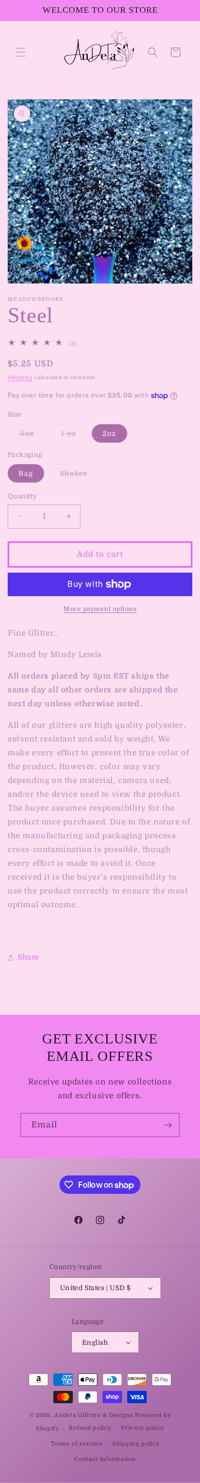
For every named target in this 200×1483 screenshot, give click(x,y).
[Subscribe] (167, 1125)
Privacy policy (142, 1428)
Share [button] (28, 957)
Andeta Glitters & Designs (93, 1415)
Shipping (20, 377)
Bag (25, 473)
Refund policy (90, 1428)
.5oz (31, 436)
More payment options (100, 609)
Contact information (104, 1459)
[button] (20, 52)
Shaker (79, 476)
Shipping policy (135, 1444)
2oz (109, 433)
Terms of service (76, 1444)
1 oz (74, 436)
